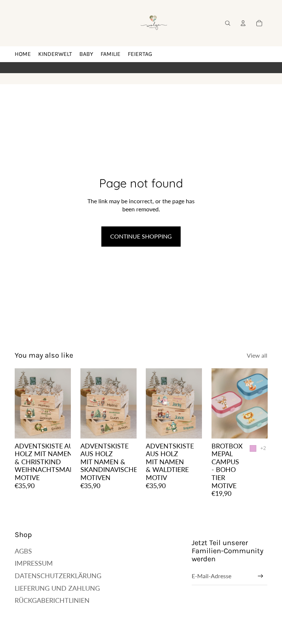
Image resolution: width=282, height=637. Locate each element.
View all (257, 355)
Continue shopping (141, 236)
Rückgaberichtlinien (52, 600)
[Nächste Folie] (64, 404)
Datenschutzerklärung (58, 576)
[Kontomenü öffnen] (243, 23)
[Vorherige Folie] (20, 404)
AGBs (23, 551)
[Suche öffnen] (228, 23)
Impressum (34, 563)
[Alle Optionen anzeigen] (262, 448)
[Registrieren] (260, 576)
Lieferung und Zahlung (57, 588)
